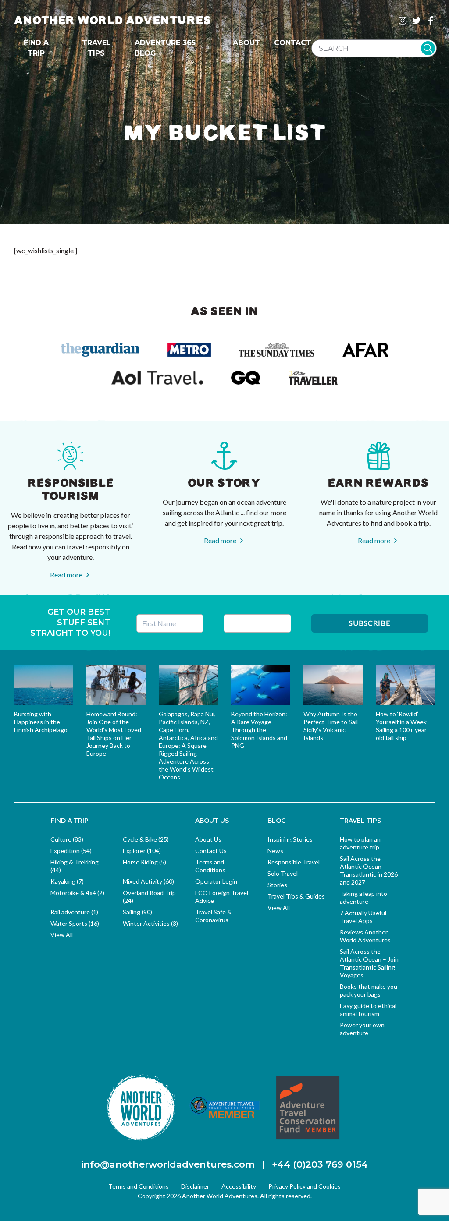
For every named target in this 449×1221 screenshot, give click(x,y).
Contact (292, 43)
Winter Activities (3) (150, 923)
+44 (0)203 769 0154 (320, 1164)
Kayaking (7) (67, 881)
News (275, 850)
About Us (208, 839)
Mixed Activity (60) (148, 881)
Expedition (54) (71, 850)
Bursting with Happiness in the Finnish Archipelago (41, 721)
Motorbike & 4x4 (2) (77, 892)
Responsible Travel (293, 862)
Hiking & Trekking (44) (74, 866)
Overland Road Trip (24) (149, 896)
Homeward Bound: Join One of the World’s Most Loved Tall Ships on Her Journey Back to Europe (113, 733)
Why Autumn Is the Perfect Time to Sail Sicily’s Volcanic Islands (330, 725)
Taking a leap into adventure (363, 897)
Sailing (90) (137, 912)
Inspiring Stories (290, 839)
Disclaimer (195, 1186)
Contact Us (211, 850)
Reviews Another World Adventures (365, 936)
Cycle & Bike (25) (146, 839)
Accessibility (238, 1186)
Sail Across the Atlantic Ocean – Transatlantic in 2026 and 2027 (369, 870)
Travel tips (96, 48)
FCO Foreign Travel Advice (221, 896)
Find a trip (36, 48)
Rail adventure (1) (74, 912)
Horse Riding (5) (144, 862)
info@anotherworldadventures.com (168, 1164)
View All (61, 934)
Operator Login (216, 881)
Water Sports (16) (74, 923)
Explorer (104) (142, 850)
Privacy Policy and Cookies (304, 1186)
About (246, 43)
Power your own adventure (362, 1029)
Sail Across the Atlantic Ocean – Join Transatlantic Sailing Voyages (369, 963)
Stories (277, 884)
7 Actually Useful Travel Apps (363, 916)
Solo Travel (282, 873)
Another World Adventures (112, 20)
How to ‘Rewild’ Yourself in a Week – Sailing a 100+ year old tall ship (403, 725)
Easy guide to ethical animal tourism (368, 1009)
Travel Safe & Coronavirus (213, 916)
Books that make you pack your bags (368, 990)
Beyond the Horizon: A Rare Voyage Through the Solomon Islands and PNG (259, 729)
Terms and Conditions (210, 866)
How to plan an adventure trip (360, 843)
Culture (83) (66, 839)
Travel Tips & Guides (296, 896)
